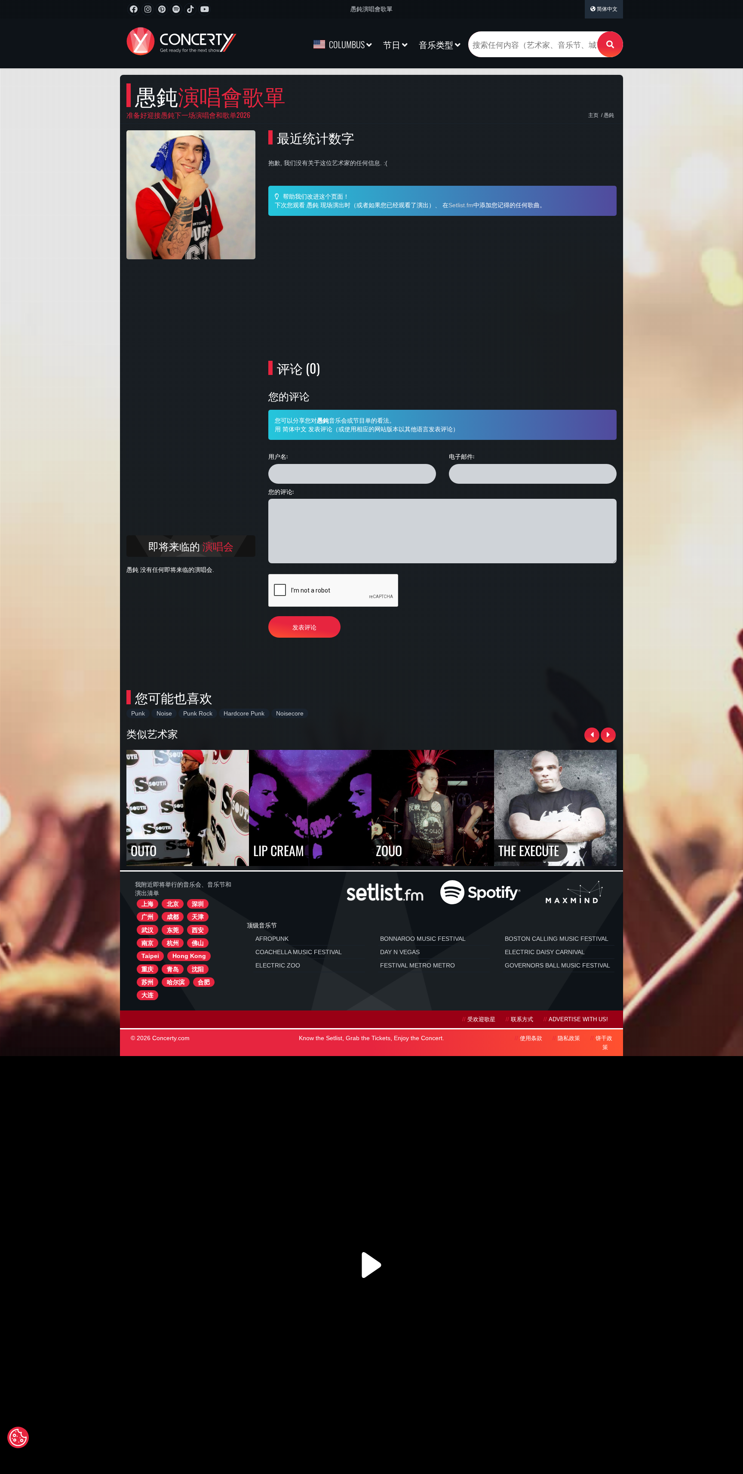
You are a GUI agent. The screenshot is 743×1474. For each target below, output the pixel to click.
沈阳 (198, 969)
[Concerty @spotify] (176, 9)
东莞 (173, 930)
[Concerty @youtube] (204, 9)
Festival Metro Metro (417, 965)
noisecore (290, 713)
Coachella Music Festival (298, 952)
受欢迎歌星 (481, 1019)
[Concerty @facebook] (133, 9)
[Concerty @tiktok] (190, 9)
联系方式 (522, 1019)
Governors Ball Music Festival (557, 965)
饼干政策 (604, 1042)
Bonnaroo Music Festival (423, 938)
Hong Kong (189, 955)
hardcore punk (244, 713)
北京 (173, 903)
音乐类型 (437, 44)
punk (138, 713)
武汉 (147, 930)
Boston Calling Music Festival (556, 938)
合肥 (204, 982)
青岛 (173, 969)
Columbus (346, 44)
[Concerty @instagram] (147, 9)
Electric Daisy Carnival (545, 952)
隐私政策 (569, 1038)
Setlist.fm (460, 205)
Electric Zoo (277, 965)
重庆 (147, 969)
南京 (147, 943)
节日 (392, 44)
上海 (147, 903)
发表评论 (304, 626)
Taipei (150, 955)
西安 (198, 930)
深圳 (198, 903)
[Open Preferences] (18, 1437)
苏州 (147, 982)
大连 (147, 995)
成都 (173, 916)
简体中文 (606, 9)
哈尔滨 (176, 982)
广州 (147, 916)
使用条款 (531, 1038)
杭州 (173, 943)
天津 (198, 916)
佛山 (198, 943)
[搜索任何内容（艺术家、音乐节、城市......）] (610, 44)
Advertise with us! (578, 1019)
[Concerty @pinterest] (162, 9)
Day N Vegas (400, 952)
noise (164, 713)
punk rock (197, 713)
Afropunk (272, 938)
